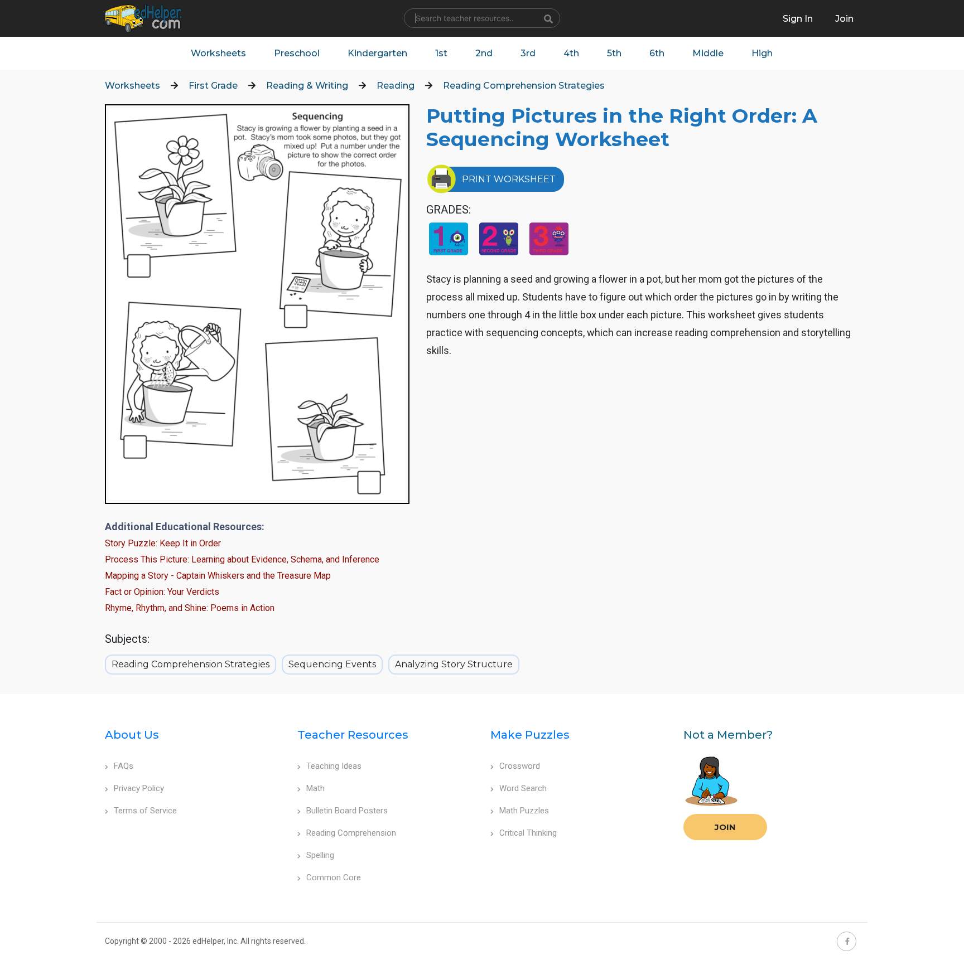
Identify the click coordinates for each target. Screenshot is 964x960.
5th (614, 53)
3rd (528, 53)
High (762, 53)
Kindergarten (377, 53)
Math (315, 788)
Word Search (523, 788)
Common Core (333, 877)
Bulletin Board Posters (347, 811)
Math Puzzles (524, 811)
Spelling (320, 855)
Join (725, 827)
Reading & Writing (307, 85)
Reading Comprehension (351, 833)
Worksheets (218, 53)
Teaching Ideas (334, 766)
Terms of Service (145, 811)
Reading (395, 85)
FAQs (123, 766)
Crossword (519, 766)
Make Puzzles (530, 734)
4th (571, 53)
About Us (132, 734)
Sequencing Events (332, 664)
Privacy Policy (139, 788)
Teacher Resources (352, 734)
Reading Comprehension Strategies (524, 85)
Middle (708, 53)
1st (441, 53)
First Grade (213, 85)
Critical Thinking (528, 833)
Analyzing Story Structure (454, 664)
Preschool (297, 53)
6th (656, 53)
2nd (484, 53)
